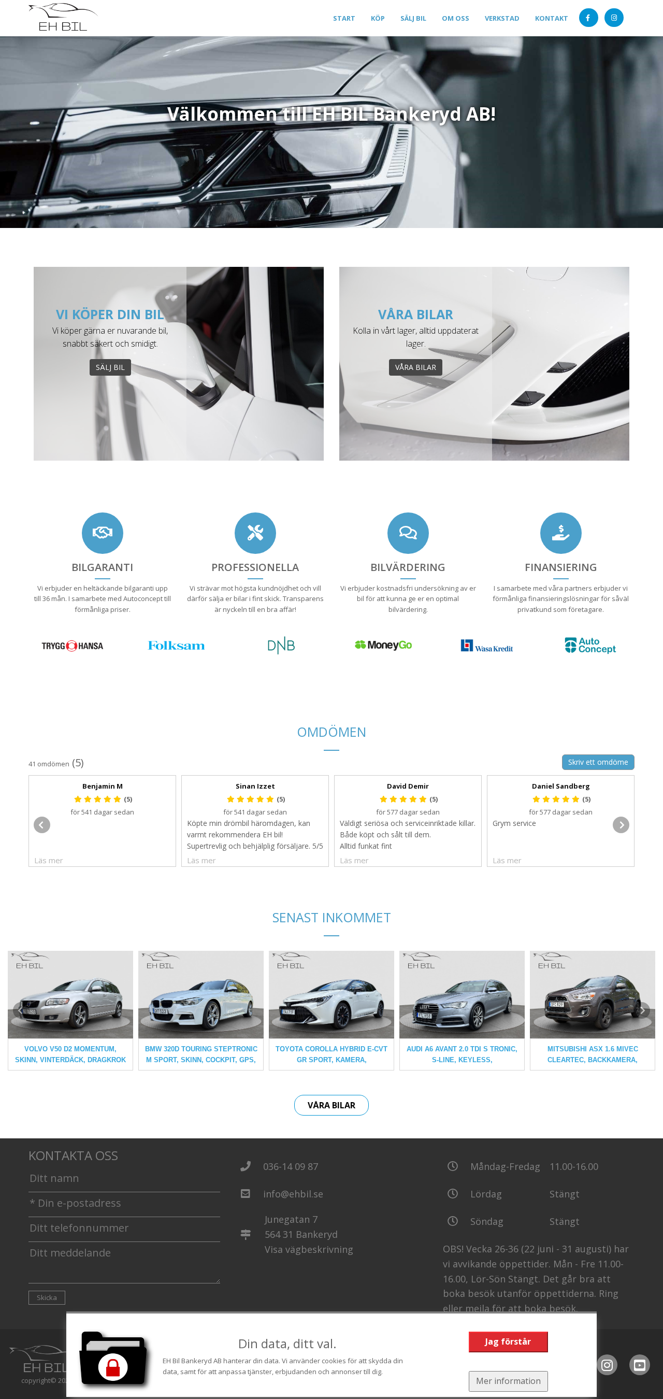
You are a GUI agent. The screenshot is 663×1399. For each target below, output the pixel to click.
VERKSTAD (502, 18)
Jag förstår (508, 1341)
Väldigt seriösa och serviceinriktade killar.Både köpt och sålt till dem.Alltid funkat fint (407, 834)
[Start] (63, 18)
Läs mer (48, 860)
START (344, 18)
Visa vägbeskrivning (309, 1249)
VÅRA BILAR (415, 367)
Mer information (508, 1381)
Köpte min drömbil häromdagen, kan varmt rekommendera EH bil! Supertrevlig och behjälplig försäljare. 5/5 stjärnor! (255, 834)
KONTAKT (551, 18)
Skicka (47, 1297)
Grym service (514, 823)
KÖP (378, 18)
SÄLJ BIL (413, 18)
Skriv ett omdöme (598, 762)
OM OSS (455, 18)
